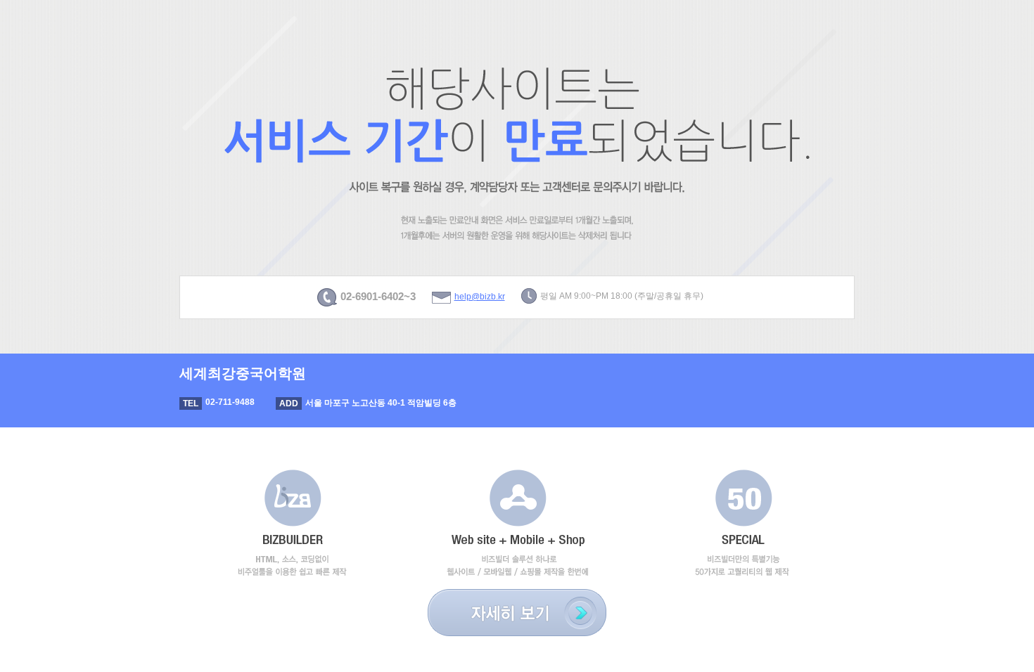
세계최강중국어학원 (242, 373)
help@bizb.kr (479, 297)
